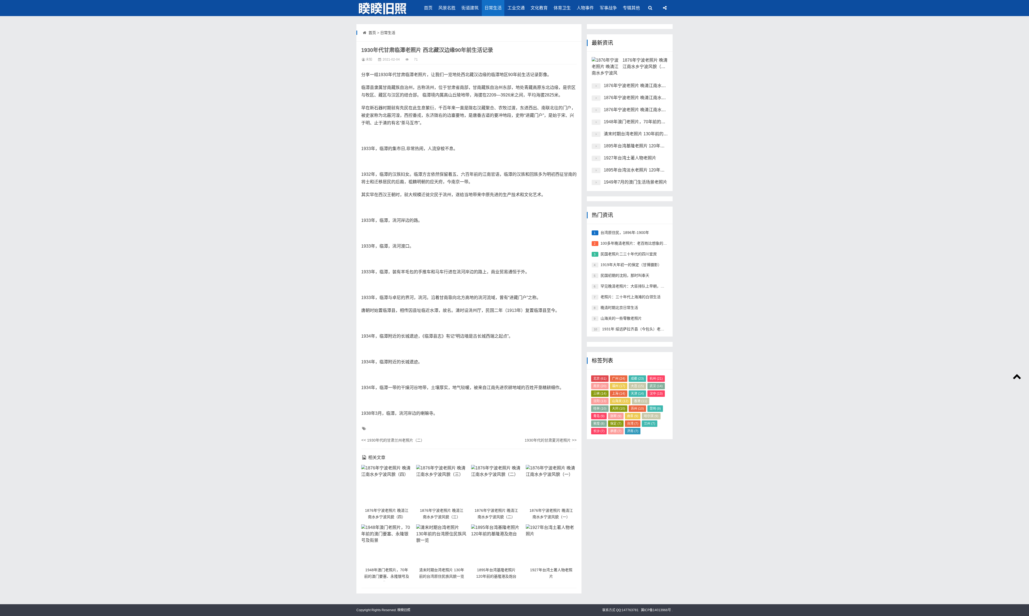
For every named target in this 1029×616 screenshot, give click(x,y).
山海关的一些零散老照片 (621, 318)
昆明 (655, 408)
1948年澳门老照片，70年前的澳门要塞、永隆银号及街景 (386, 576)
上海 (618, 393)
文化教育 (539, 8)
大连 (637, 386)
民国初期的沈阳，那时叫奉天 (625, 275)
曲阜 (632, 416)
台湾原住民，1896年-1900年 (625, 232)
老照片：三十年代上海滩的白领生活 (631, 297)
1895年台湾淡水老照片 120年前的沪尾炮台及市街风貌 (655, 170)
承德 (615, 431)
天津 (637, 393)
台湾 (632, 423)
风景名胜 (447, 8)
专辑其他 (631, 8)
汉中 (656, 393)
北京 (599, 378)
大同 (618, 408)
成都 (637, 378)
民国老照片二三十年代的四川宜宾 (629, 254)
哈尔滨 (651, 416)
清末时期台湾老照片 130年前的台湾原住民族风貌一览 (655, 134)
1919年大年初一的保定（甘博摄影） (631, 265)
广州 (618, 378)
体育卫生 (562, 8)
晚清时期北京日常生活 (619, 307)
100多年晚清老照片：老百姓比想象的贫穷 (636, 243)
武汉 (656, 386)
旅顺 (615, 416)
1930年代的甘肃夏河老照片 (548, 440)
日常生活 (493, 8)
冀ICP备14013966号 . (656, 610)
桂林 (599, 408)
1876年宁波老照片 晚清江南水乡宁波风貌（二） (650, 97)
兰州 (649, 423)
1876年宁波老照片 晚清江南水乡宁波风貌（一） (650, 109)
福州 (618, 386)
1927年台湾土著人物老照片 (630, 158)
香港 (640, 401)
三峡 (599, 393)
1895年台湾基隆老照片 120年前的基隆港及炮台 (649, 146)
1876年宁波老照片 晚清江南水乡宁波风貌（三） (650, 85)
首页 (428, 8)
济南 (632, 431)
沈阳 (599, 401)
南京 (599, 386)
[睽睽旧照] (383, 8)
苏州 (637, 408)
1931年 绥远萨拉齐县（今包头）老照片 (635, 329)
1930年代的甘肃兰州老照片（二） (395, 440)
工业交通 (516, 8)
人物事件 (585, 8)
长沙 (599, 431)
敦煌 (599, 423)
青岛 (599, 416)
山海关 (620, 401)
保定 (615, 423)
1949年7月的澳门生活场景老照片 (635, 182)
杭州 (656, 378)
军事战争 (608, 8)
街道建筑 (470, 8)
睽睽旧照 (403, 610)
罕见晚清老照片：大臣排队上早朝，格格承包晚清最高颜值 (649, 286)
